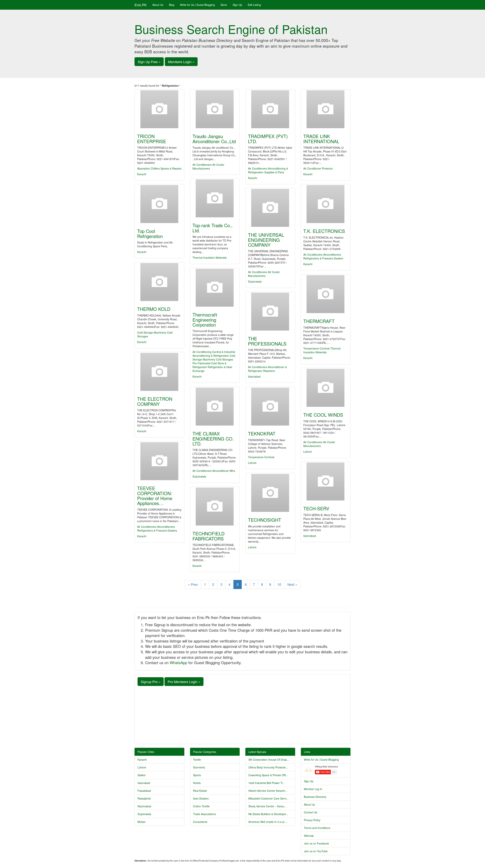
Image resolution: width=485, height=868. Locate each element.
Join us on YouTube (316, 851)
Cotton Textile (201, 806)
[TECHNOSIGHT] (270, 493)
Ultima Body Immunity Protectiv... (268, 767)
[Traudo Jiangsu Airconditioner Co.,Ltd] (215, 109)
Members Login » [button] (181, 61)
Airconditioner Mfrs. (224, 471)
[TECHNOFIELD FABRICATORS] (215, 507)
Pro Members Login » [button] (184, 681)
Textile (197, 759)
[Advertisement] (242, 714)
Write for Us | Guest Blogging (197, 5)
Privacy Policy (312, 820)
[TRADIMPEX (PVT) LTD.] (270, 109)
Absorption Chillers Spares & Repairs (159, 168)
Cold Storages (224, 359)
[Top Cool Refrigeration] (159, 204)
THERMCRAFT (319, 321)
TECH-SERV (316, 508)
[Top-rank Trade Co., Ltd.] (215, 198)
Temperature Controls (316, 348)
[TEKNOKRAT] (270, 407)
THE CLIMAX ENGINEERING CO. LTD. (213, 438)
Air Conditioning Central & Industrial (213, 352)
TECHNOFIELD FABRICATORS (208, 536)
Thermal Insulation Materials (209, 257)
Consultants (200, 822)
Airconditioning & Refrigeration (210, 355)
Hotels (197, 783)
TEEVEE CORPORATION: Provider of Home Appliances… (154, 495)
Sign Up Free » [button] (149, 61)
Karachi (141, 174)
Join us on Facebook (316, 843)
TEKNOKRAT (261, 433)
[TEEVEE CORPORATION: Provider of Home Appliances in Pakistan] (159, 461)
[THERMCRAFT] (326, 294)
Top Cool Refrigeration (150, 233)
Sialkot (142, 775)
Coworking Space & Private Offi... (268, 775)
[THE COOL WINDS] (326, 388)
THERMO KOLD (153, 309)
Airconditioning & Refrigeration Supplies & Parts (268, 170)
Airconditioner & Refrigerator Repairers (267, 369)
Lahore (307, 451)
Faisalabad (144, 791)
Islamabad (254, 376)
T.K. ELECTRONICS (324, 231)
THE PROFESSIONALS (267, 341)
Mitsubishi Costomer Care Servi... (268, 798)
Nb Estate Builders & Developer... (268, 814)
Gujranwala (255, 281)
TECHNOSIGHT (264, 519)
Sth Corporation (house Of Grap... (268, 759)
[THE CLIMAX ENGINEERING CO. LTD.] (215, 407)
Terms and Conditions (317, 828)
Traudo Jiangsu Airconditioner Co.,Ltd (214, 138)
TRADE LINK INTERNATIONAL (321, 138)
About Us (157, 5)
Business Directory (315, 797)
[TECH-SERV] (326, 481)
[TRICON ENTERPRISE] (159, 109)
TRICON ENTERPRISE (151, 138)
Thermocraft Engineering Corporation (204, 319)
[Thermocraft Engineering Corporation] (215, 288)
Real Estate (200, 791)
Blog (171, 5)
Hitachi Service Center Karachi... (267, 791)
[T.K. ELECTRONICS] (326, 204)
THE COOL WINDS (323, 414)
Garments (199, 767)
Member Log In (313, 789)
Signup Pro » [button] (150, 681)
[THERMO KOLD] (159, 282)
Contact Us (310, 812)
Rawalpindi (144, 798)
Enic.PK (141, 4)
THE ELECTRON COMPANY (154, 401)
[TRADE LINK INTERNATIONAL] (326, 109)
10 (279, 584)
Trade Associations (204, 814)
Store (224, 5)
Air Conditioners (202, 165)
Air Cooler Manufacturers (208, 166)
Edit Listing (254, 5)
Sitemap (309, 835)
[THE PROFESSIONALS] (270, 312)
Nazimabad (144, 806)
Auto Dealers (201, 798)
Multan (142, 822)
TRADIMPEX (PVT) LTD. (268, 138)
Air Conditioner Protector (318, 168)
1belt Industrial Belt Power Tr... (266, 783)
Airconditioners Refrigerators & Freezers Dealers (323, 256)
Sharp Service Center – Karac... (267, 806)
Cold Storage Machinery (151, 332)
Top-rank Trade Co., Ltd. (212, 227)
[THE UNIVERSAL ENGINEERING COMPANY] (270, 208)
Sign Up (237, 5)
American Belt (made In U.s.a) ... (268, 822)
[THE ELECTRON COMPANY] (159, 372)
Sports (197, 775)
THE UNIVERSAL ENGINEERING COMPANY (266, 239)
